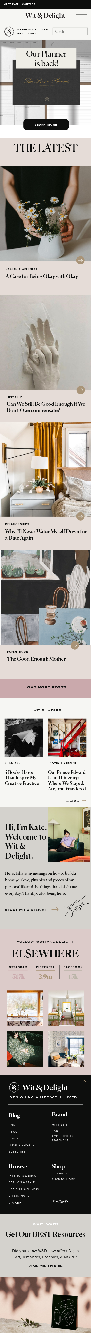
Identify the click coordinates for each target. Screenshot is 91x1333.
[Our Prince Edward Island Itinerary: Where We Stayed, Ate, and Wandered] (67, 738)
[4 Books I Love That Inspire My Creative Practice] (24, 738)
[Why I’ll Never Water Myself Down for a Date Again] (45, 469)
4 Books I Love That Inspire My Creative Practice (22, 778)
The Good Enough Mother (36, 659)
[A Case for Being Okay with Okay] (45, 213)
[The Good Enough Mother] (45, 597)
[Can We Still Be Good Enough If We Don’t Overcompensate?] (45, 342)
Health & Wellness (21, 269)
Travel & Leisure (62, 763)
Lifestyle (14, 397)
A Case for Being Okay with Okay (42, 276)
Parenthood (17, 652)
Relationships (17, 524)
